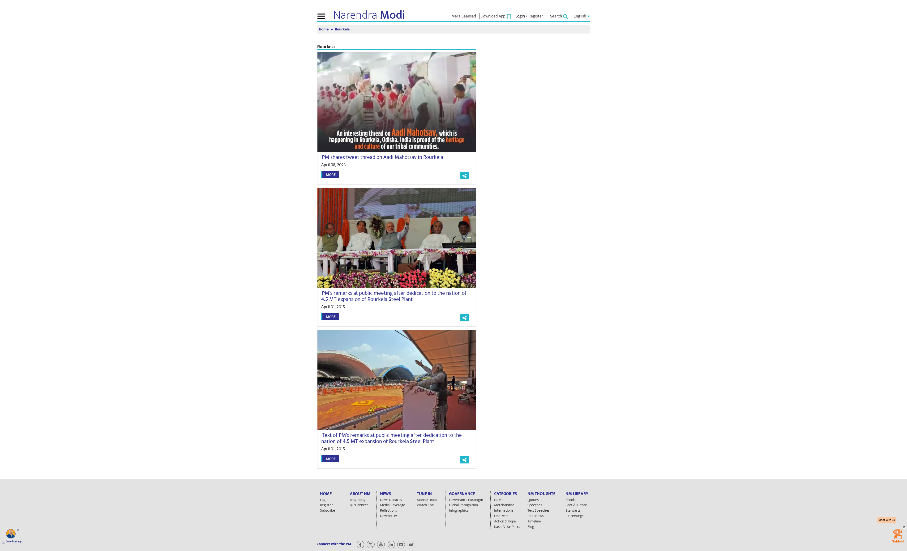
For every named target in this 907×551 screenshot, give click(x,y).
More (331, 175)
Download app (13, 541)
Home (324, 29)
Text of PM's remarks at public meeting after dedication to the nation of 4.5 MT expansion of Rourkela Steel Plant (391, 438)
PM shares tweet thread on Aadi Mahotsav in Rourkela (382, 157)
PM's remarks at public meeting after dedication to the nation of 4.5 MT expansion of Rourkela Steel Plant (393, 296)
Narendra (369, 15)
